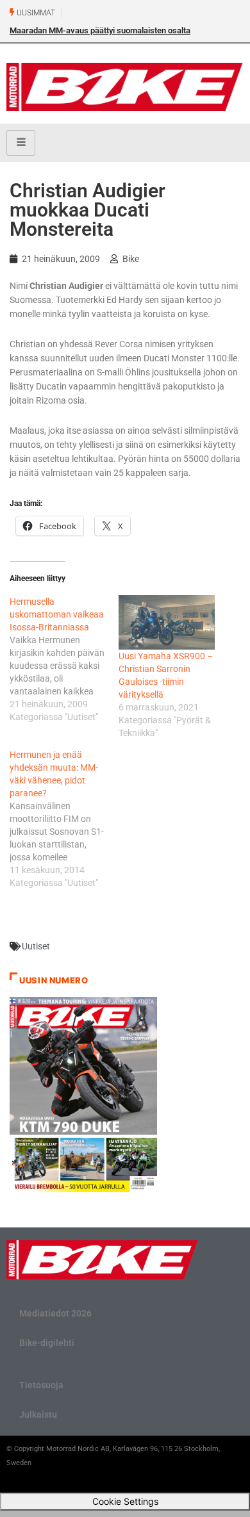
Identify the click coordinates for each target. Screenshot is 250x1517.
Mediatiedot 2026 (55, 1313)
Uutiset (36, 946)
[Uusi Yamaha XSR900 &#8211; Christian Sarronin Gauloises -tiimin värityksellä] (167, 622)
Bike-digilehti (46, 1343)
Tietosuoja (41, 1385)
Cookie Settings (125, 1501)
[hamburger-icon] (20, 143)
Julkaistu (38, 1414)
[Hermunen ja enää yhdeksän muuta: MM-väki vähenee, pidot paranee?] (64, 818)
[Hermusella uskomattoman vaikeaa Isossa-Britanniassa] (64, 659)
